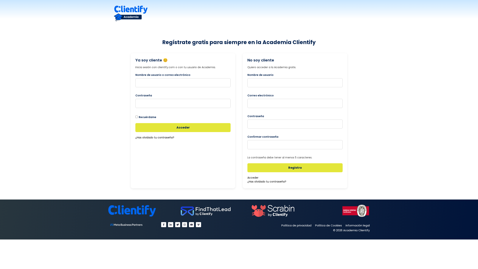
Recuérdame (147, 117)
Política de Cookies (328, 225)
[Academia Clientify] (131, 13)
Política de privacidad (296, 225)
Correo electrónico (260, 95)
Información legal (358, 225)
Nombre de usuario (260, 75)
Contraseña (143, 95)
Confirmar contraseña (262, 137)
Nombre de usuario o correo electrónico (162, 75)
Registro (295, 168)
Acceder (183, 127)
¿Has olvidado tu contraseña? (154, 137)
